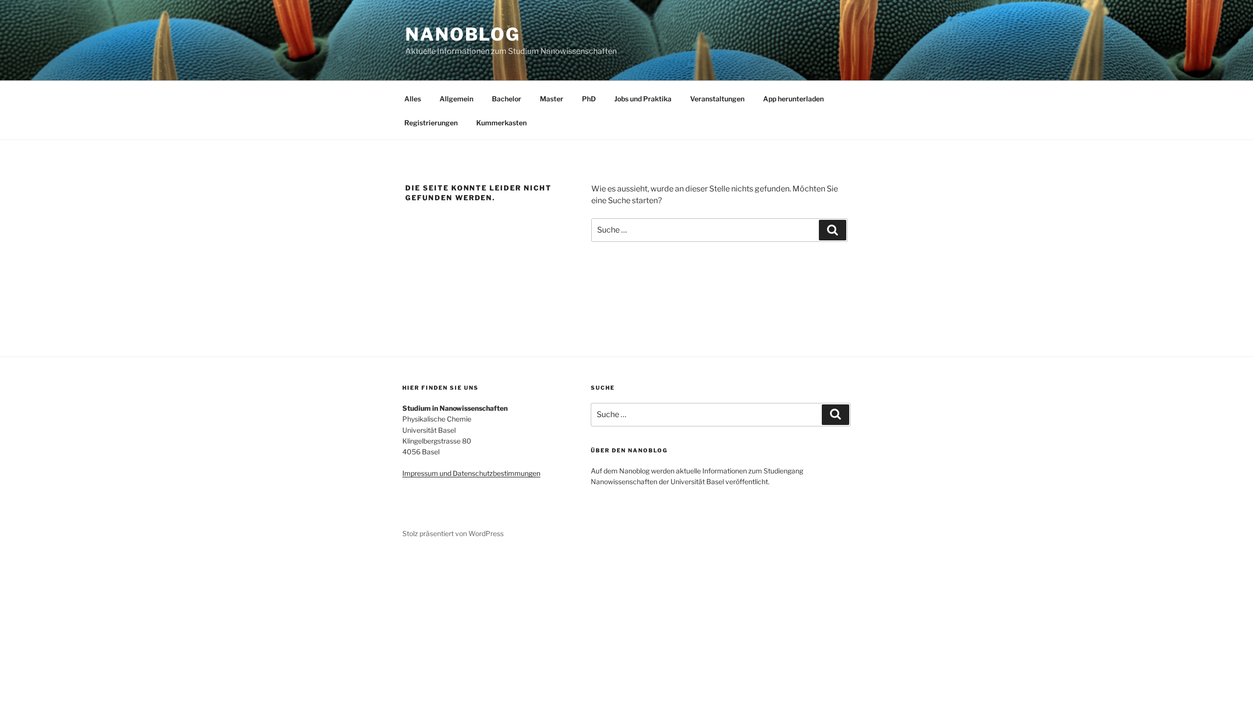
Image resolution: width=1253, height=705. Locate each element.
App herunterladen (793, 98)
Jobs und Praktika (643, 98)
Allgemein (456, 98)
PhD (589, 98)
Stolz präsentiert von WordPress (453, 533)
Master (551, 98)
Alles (412, 98)
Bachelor (506, 98)
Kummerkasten (501, 122)
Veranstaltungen (717, 98)
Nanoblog (462, 34)
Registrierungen (431, 122)
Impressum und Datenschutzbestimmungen (471, 473)
